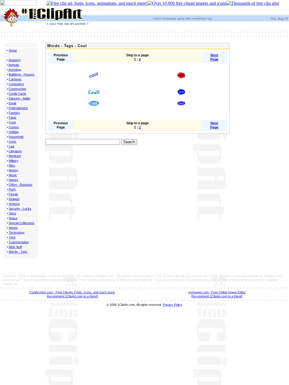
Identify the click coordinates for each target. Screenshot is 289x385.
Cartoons (15, 79)
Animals (13, 65)
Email (12, 103)
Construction (17, 88)
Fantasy (14, 112)
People (13, 194)
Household (16, 136)
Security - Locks (20, 208)
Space (13, 218)
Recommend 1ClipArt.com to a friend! (72, 296)
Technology (17, 232)
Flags (12, 117)
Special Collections (21, 223)
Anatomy (14, 60)
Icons (12, 141)
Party (12, 189)
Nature (13, 180)
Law (11, 146)
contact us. (10, 284)
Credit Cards (17, 93)
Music (13, 175)
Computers (16, 84)
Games (14, 127)
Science (14, 203)
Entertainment (18, 108)
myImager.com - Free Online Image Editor (217, 292)
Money (13, 170)
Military (13, 160)
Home (13, 50)
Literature (15, 151)
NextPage (214, 57)
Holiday (14, 132)
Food (12, 122)
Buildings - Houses (21, 74)
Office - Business (20, 184)
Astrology (14, 69)
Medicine (15, 156)
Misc (12, 165)
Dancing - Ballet (19, 98)
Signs (12, 213)
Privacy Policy (172, 304)
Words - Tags (18, 251)
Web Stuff (15, 247)
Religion (14, 199)
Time (12, 237)
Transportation (19, 242)
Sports (13, 227)
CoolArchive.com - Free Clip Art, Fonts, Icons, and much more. (72, 292)
